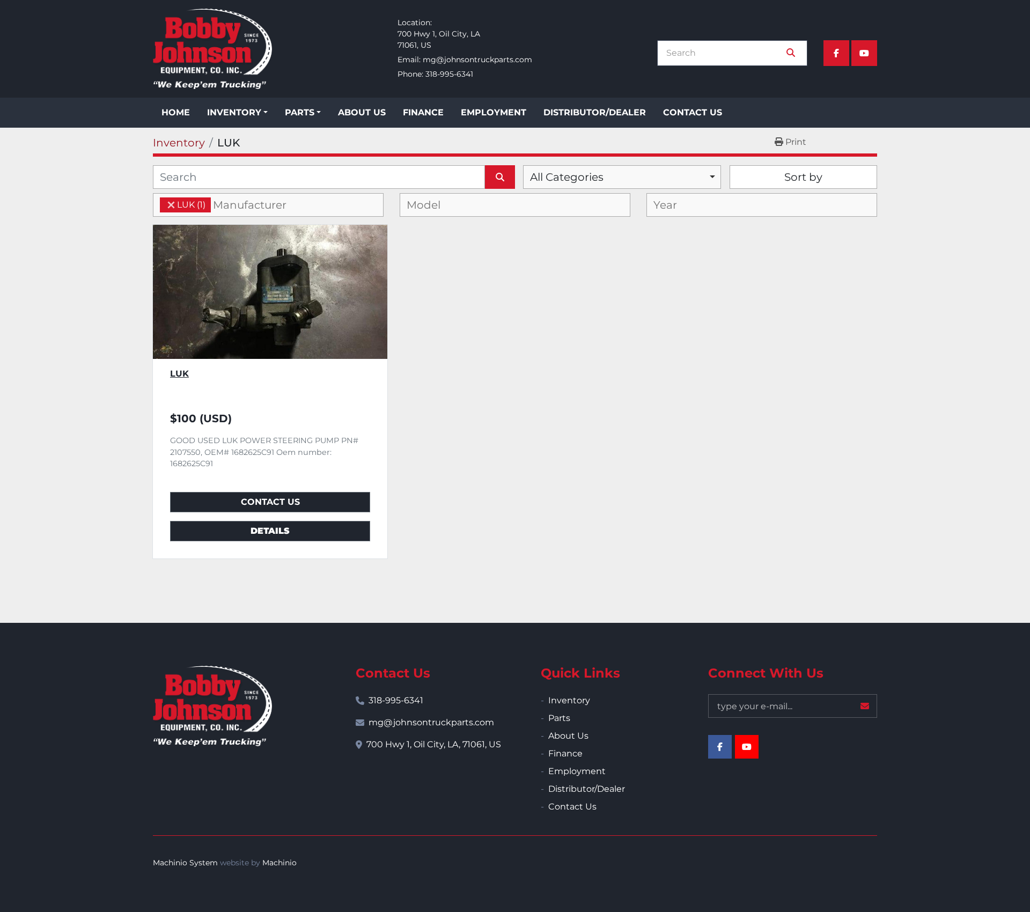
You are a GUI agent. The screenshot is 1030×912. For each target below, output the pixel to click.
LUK (179, 374)
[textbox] (258, 205)
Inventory (234, 112)
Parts (299, 112)
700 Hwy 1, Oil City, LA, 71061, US (433, 744)
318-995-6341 (449, 74)
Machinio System (185, 862)
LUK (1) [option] (182, 205)
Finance (423, 112)
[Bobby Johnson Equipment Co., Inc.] (212, 706)
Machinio (279, 862)
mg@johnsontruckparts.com (477, 59)
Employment (493, 112)
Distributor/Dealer (594, 112)
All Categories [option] (567, 177)
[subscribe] (865, 706)
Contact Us (692, 112)
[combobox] (622, 177)
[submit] (790, 53)
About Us (362, 112)
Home (175, 112)
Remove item (171, 205)
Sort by (803, 177)
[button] (237, 113)
